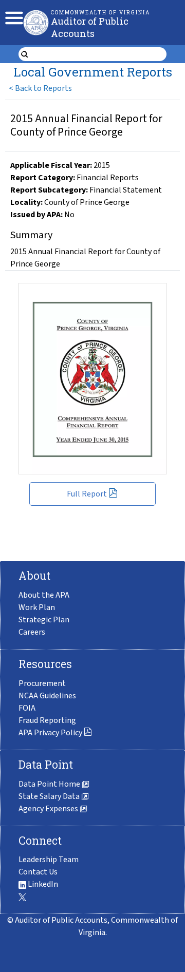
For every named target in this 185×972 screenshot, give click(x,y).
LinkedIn (42, 884)
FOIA (26, 708)
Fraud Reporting (47, 720)
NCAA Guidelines (47, 695)
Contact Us (38, 872)
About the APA (43, 595)
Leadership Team (48, 859)
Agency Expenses (49, 808)
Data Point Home (50, 784)
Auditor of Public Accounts (89, 27)
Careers (31, 632)
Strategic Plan (43, 619)
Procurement (42, 683)
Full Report (87, 494)
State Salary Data (49, 796)
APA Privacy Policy (50, 732)
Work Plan (36, 607)
